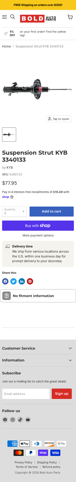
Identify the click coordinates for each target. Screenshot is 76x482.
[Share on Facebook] (5, 281)
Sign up (61, 394)
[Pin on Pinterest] (30, 281)
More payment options (38, 235)
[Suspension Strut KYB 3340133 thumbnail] (9, 134)
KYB (10, 167)
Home (6, 46)
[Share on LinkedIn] (22, 281)
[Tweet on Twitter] (13, 281)
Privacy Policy (23, 462)
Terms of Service (27, 466)
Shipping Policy (47, 462)
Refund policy (51, 466)
